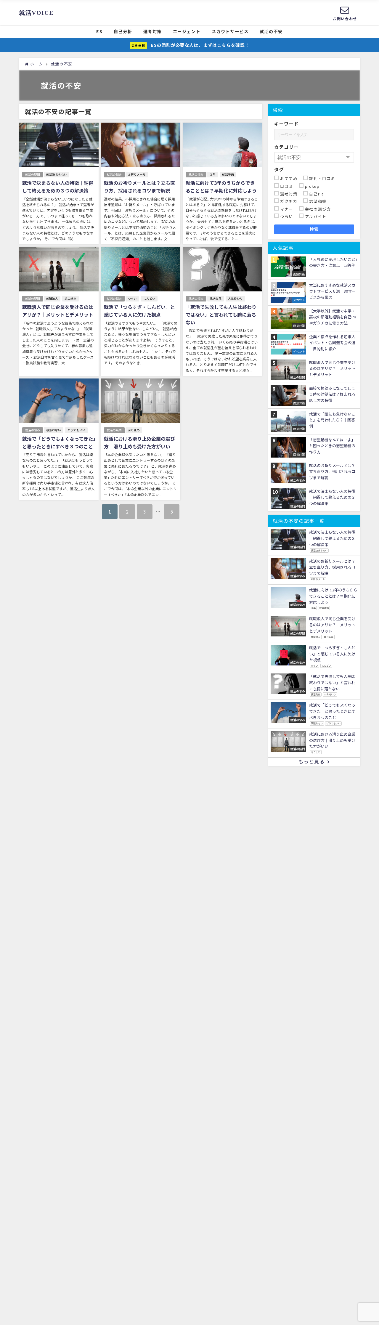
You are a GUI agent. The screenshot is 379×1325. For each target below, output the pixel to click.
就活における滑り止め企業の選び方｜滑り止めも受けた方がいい (139, 442)
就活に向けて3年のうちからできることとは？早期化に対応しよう (221, 186)
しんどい (149, 298)
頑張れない (53, 430)
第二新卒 (70, 298)
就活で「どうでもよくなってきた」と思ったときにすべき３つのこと (58, 442)
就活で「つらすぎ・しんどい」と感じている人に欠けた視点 (139, 310)
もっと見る (311, 761)
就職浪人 (52, 298)
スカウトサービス (230, 31)
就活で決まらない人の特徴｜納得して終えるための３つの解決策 (57, 186)
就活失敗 (215, 298)
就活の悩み (114, 174)
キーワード (286, 124)
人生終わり (235, 298)
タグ (279, 169)
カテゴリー (286, 147)
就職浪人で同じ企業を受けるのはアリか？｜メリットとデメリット (57, 310)
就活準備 (228, 174)
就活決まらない (56, 174)
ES (99, 31)
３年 (213, 174)
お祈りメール (137, 174)
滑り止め (134, 430)
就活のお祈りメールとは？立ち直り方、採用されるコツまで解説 (139, 186)
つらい (132, 298)
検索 (314, 229)
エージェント (187, 31)
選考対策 (152, 31)
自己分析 (123, 31)
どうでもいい (76, 430)
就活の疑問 (32, 174)
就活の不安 (271, 31)
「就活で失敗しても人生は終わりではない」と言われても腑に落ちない (221, 314)
